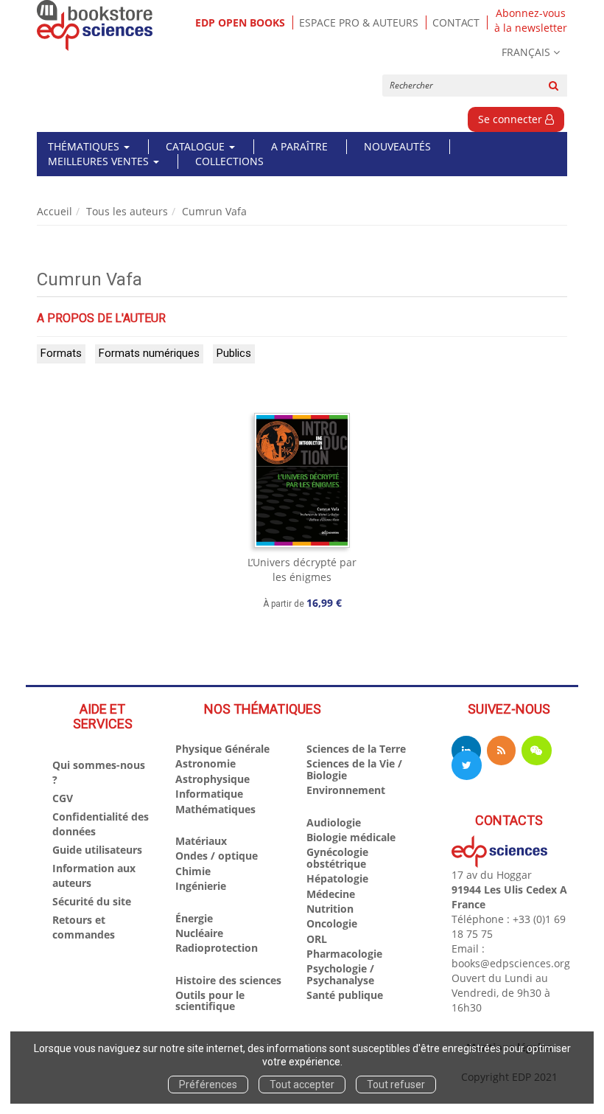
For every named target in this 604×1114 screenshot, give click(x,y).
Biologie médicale (351, 837)
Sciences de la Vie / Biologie (354, 768)
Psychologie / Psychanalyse (340, 973)
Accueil (54, 211)
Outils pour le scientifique (210, 1000)
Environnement (345, 790)
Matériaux (201, 840)
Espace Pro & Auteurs (358, 22)
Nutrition (330, 909)
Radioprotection (216, 948)
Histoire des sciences (228, 980)
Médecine (330, 894)
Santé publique (344, 995)
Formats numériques (149, 353)
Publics (234, 353)
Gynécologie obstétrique (337, 857)
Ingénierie (200, 886)
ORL (316, 939)
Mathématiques (215, 809)
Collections (229, 161)
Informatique (209, 794)
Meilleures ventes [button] (100, 161)
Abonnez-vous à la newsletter (530, 20)
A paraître (299, 146)
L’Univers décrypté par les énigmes (302, 569)
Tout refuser (396, 1084)
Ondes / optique (216, 856)
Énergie (194, 918)
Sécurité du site (91, 901)
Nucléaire (199, 933)
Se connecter (511, 119)
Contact (456, 22)
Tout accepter (302, 1084)
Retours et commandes (83, 927)
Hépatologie (337, 878)
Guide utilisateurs (97, 850)
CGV (62, 798)
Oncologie (331, 923)
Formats (61, 353)
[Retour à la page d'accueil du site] (95, 25)
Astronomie (205, 763)
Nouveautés (397, 146)
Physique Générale (222, 749)
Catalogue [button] (197, 146)
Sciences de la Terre (356, 748)
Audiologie (333, 822)
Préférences (208, 1084)
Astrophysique (212, 779)
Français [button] (526, 52)
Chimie (193, 871)
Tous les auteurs (127, 211)
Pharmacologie (344, 954)
